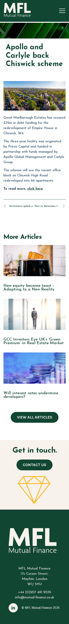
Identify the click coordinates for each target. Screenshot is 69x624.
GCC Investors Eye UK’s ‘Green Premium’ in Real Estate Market (33, 341)
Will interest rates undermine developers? (30, 395)
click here (35, 189)
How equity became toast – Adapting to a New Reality (28, 287)
